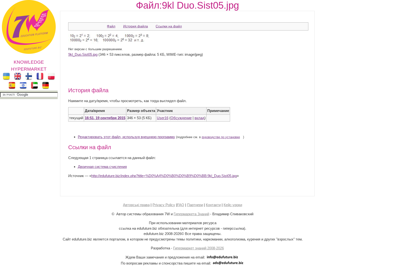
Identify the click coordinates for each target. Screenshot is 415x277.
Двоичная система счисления (102, 167)
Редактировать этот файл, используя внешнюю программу (126, 137)
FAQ (180, 205)
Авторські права (136, 205)
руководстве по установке (221, 137)
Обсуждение (181, 118)
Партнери (195, 205)
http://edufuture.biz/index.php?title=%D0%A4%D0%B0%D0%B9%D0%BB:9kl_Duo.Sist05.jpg (164, 176)
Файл (111, 26)
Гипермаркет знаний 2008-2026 (198, 248)
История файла (135, 26)
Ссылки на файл (169, 26)
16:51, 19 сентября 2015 (105, 118)
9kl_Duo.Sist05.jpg (83, 54)
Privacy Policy (164, 205)
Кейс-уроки (233, 205)
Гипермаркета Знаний (191, 214)
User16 (162, 118)
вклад (199, 118)
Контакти (213, 205)
